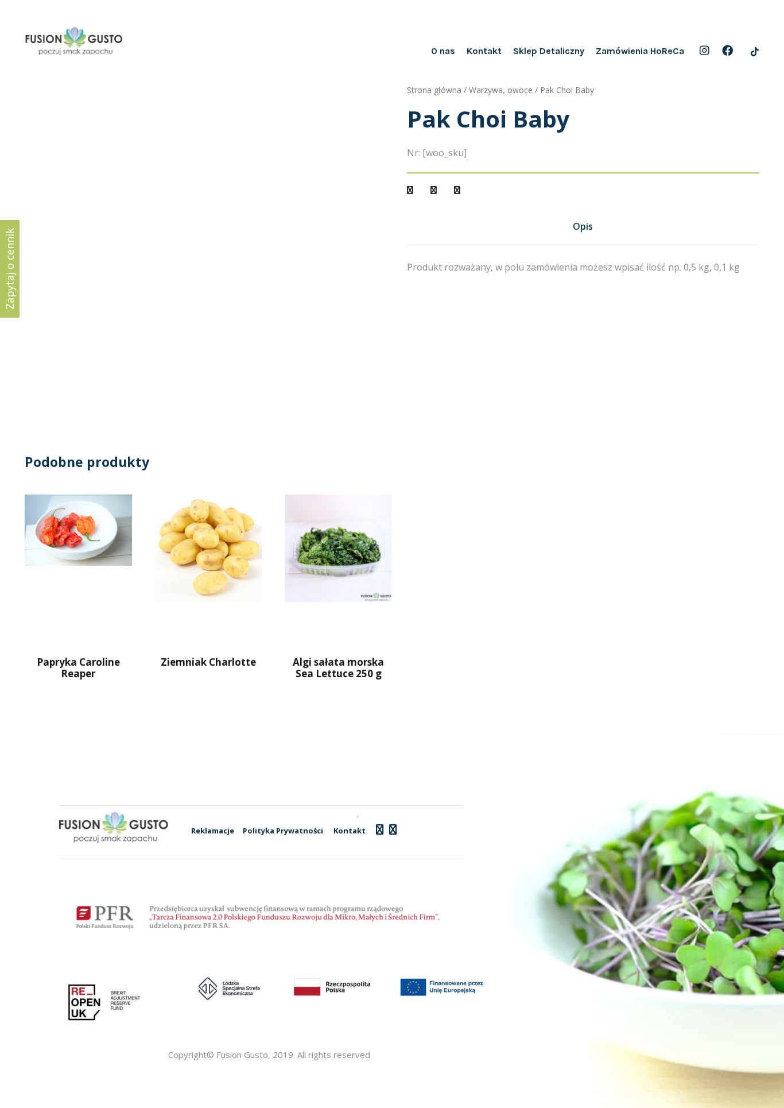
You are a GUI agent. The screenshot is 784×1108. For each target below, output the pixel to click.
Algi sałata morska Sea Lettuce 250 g (338, 667)
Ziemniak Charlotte (208, 662)
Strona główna (434, 89)
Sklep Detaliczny (548, 50)
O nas (443, 50)
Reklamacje (212, 830)
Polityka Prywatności (283, 830)
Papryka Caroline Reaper (78, 667)
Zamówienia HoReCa (640, 50)
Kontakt (484, 50)
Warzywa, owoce (501, 89)
